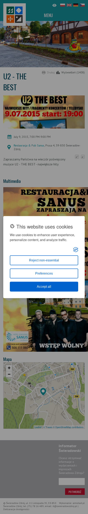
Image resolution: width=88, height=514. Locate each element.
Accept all (44, 286)
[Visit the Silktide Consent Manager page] (75, 249)
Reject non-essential (44, 260)
